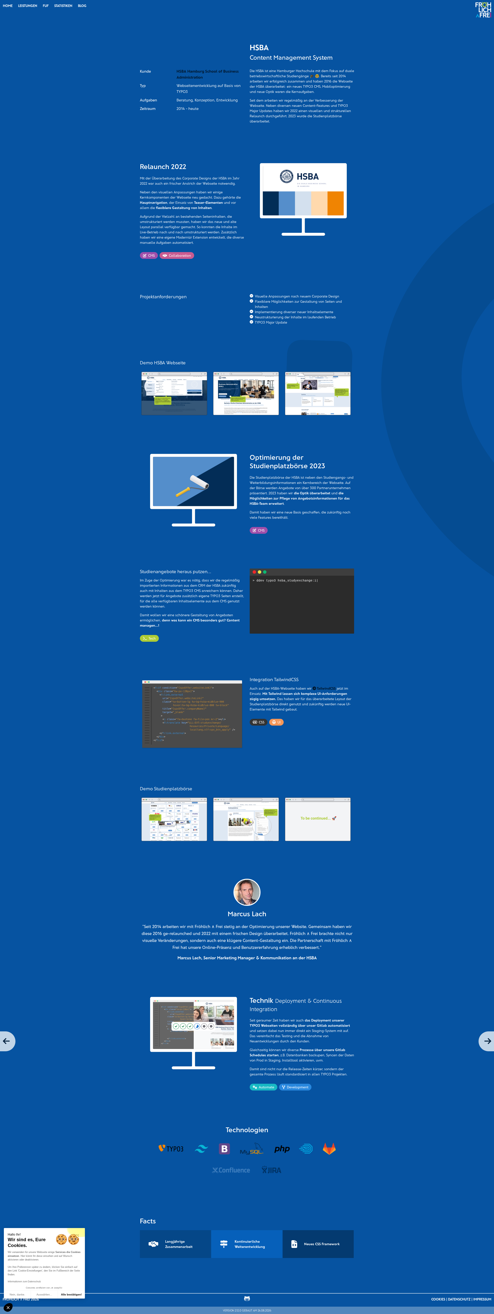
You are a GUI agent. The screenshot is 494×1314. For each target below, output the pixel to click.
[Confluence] (230, 1170)
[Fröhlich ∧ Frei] (483, 9)
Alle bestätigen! (71, 1294)
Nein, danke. (17, 1294)
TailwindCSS (326, 688)
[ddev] (306, 1149)
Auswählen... (44, 1294)
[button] (8, 1307)
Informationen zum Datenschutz (24, 1281)
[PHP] (282, 1149)
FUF (46, 5)
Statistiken (63, 5)
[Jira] (271, 1170)
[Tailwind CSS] (201, 1149)
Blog (82, 5)
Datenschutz (459, 1299)
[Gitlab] (329, 1149)
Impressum (482, 1299)
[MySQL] (252, 1149)
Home (8, 5)
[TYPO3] (171, 1149)
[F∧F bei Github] (247, 1299)
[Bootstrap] (224, 1149)
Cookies (438, 1299)
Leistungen (27, 5)
